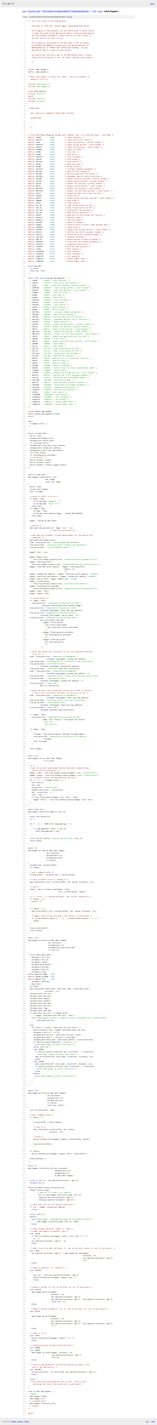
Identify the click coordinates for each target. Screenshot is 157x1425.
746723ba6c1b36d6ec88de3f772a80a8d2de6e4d (65, 11)
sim (94, 11)
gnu (24, 11)
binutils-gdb (34, 11)
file (69, 17)
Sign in (152, 4)
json (153, 1421)
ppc (100, 11)
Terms (26, 1421)
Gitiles (14, 1421)
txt (147, 1421)
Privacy (20, 1421)
